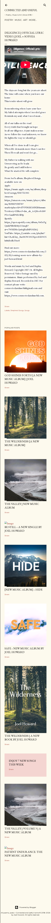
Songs (27, 310)
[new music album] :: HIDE (23, 589)
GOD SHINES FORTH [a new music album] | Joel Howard (23, 378)
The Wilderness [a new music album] (22, 443)
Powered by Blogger (27, 907)
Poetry (9, 20)
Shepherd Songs (17, 310)
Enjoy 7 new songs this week (22, 762)
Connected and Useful (21, 10)
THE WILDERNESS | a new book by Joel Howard (22, 737)
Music (18, 20)
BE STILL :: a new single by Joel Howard (23, 529)
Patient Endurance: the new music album (23, 853)
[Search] (44, 4)
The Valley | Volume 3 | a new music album (23, 830)
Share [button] (7, 306)
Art (25, 20)
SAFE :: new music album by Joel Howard (24, 650)
